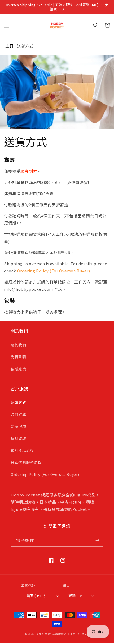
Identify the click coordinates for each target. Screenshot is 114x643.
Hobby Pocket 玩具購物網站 (50, 633)
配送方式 (18, 402)
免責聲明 (18, 356)
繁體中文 (75, 595)
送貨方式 (25, 46)
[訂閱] (97, 540)
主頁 (9, 46)
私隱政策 (18, 369)
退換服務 (18, 426)
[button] (6, 25)
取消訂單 (18, 414)
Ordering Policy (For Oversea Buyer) (53, 270)
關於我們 (18, 345)
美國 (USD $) (37, 595)
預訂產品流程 (22, 450)
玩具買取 (18, 438)
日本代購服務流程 (26, 462)
